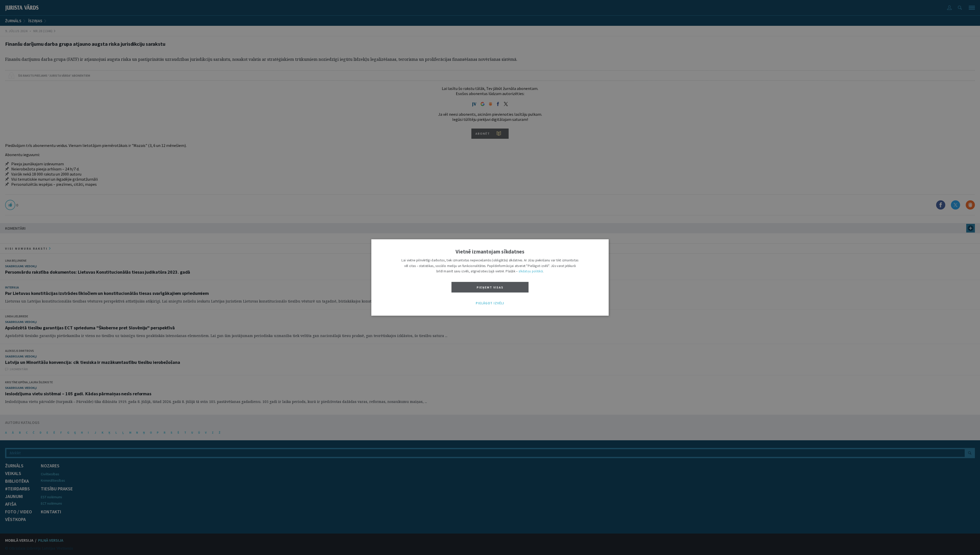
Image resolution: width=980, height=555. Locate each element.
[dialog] (490, 277)
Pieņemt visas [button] (490, 287)
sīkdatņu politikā (531, 271)
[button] (490, 303)
